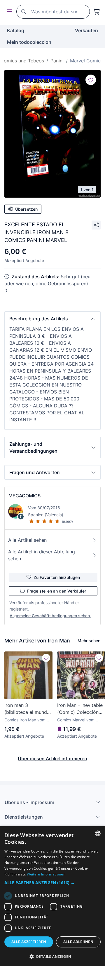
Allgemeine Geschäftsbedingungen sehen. (50, 615)
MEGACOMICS (24, 496)
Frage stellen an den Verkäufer (56, 590)
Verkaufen (86, 30)
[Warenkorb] (96, 11)
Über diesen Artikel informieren (52, 758)
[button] (52, 318)
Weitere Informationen (46, 874)
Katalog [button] (15, 30)
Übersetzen (26, 209)
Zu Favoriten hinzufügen (57, 577)
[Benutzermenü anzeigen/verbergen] (8, 12)
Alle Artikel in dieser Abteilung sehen (41, 555)
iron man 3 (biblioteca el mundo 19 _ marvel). (27, 709)
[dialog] (52, 896)
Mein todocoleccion (29, 42)
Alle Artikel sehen (27, 540)
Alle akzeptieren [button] (28, 941)
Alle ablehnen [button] (78, 941)
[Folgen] (90, 80)
